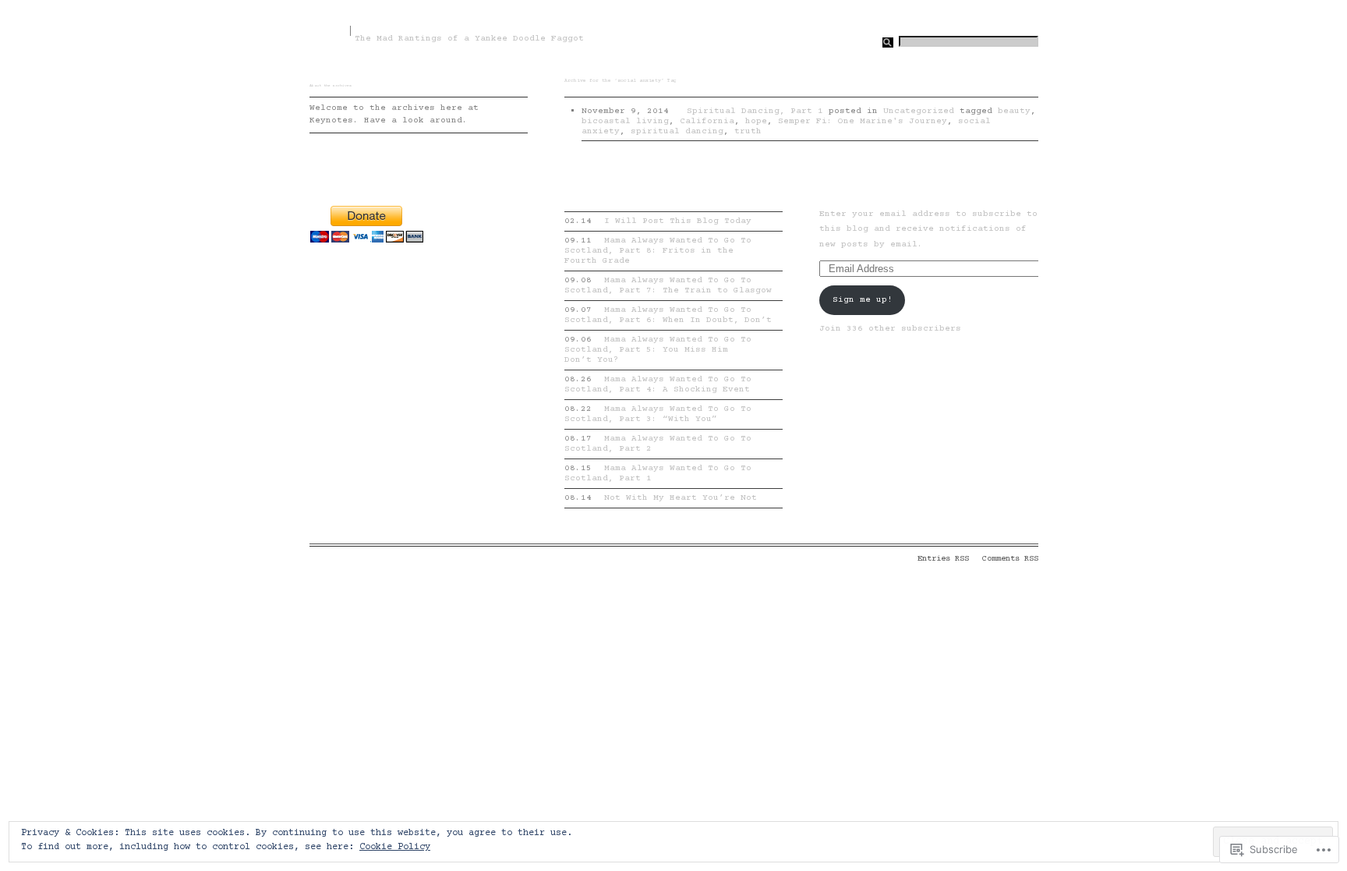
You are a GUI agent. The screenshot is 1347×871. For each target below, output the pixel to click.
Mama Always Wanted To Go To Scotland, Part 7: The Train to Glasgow (668, 285)
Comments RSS (1010, 559)
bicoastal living (625, 121)
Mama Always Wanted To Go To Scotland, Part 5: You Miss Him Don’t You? (658, 350)
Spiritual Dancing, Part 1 (755, 111)
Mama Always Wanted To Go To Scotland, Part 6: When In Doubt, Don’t (668, 315)
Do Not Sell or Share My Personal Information (519, 559)
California (707, 121)
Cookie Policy (394, 847)
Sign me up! (863, 300)
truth (748, 131)
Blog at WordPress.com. (360, 559)
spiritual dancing (677, 131)
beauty (1014, 111)
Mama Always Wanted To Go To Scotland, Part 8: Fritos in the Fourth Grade (658, 250)
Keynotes (328, 30)
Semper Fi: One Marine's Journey (862, 121)
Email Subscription (840, 195)
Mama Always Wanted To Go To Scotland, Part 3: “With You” (658, 414)
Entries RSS (943, 559)
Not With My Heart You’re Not (661, 498)
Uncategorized (918, 111)
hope (756, 121)
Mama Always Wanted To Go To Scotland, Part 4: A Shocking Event (658, 384)
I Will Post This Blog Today (658, 221)
